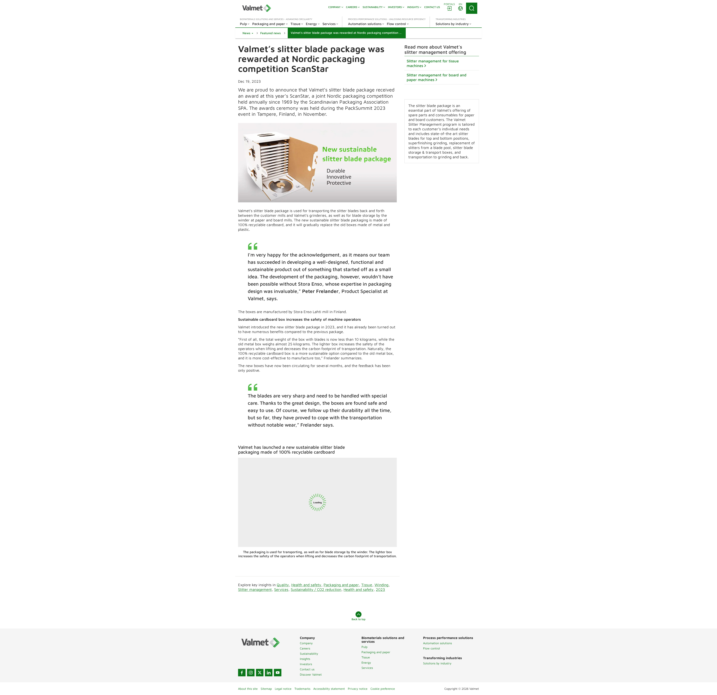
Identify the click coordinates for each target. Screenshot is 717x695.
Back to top (358, 619)
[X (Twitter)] (259, 672)
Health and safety (306, 585)
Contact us (307, 669)
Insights (305, 658)
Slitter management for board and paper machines (436, 77)
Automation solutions (437, 643)
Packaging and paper (341, 585)
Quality (283, 585)
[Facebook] (242, 672)
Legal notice (283, 688)
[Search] (471, 8)
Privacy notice (357, 688)
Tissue (366, 585)
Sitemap (266, 688)
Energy (366, 662)
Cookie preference (382, 688)
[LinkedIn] (268, 672)
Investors (306, 664)
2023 (380, 589)
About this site (248, 688)
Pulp (364, 647)
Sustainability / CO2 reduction (316, 589)
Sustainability (309, 653)
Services (281, 589)
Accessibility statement (329, 688)
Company (306, 643)
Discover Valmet (311, 674)
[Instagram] (250, 672)
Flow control (431, 648)
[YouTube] (277, 672)
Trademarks (302, 688)
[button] (248, 33)
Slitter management (255, 589)
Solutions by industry (437, 663)
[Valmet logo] (256, 8)
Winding (381, 585)
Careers (305, 648)
